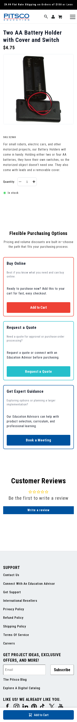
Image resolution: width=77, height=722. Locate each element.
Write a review (38, 510)
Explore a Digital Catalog (21, 688)
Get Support (12, 592)
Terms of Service (16, 635)
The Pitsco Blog (15, 679)
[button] (46, 17)
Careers (9, 643)
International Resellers (20, 601)
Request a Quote (38, 371)
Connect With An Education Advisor (29, 584)
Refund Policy (13, 618)
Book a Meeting (38, 440)
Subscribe (62, 669)
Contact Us (11, 575)
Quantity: (9, 181)
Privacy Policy (13, 609)
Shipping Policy (14, 626)
